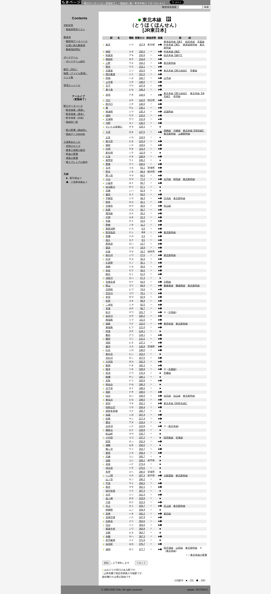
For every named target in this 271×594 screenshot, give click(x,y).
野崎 (108, 224)
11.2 (142, 224)
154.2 (142, 63)
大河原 (109, 361)
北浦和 (109, 119)
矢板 (108, 221)
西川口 (109, 104)
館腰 (108, 377)
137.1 (142, 342)
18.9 (142, 247)
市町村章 (68, 25)
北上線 (167, 506)
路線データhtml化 (75, 134)
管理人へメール (72, 85)
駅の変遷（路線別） (77, 130)
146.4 (142, 89)
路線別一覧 (126, 3)
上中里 (109, 82)
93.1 (142, 167)
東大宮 (109, 141)
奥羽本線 (168, 323)
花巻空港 (110, 517)
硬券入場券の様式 (75, 150)
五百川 (109, 293)
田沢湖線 (168, 548)
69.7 (142, 183)
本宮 (108, 297)
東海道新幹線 (190, 44)
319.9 (142, 498)
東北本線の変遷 (198, 555)
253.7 (142, 449)
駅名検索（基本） (75, 114)
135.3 (142, 111)
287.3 (142, 475)
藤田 (108, 338)
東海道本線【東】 (173, 41)
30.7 (142, 209)
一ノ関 (109, 475)
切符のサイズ (73, 146)
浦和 (108, 115)
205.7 (142, 411)
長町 (108, 392)
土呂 (108, 137)
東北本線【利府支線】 (176, 403)
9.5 (143, 240)
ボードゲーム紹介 (75, 61)
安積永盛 (110, 282)
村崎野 (109, 509)
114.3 (142, 148)
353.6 (142, 521)
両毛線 (176, 179)
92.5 (142, 304)
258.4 (142, 453)
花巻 (108, 513)
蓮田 (108, 145)
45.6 (142, 270)
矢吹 (108, 270)
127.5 (142, 132)
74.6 (142, 289)
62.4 (142, 190)
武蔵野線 (168, 111)
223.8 (142, 426)
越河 (108, 346)
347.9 (142, 517)
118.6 (142, 145)
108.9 (142, 156)
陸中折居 (110, 490)
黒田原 (109, 243)
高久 (108, 240)
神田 (108, 51)
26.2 (142, 213)
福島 (108, 323)
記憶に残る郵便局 (75, 45)
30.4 (142, 259)
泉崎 (108, 266)
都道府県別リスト (75, 29)
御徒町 (109, 59)
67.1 (142, 187)
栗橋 (108, 164)
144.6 (142, 95)
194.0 (142, 395)
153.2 (142, 354)
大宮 (108, 132)
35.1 (142, 262)
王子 (108, 85)
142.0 (142, 100)
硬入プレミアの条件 (77, 162)
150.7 (142, 78)
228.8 (142, 430)
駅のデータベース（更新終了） (101, 3)
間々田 (109, 175)
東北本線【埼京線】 (193, 130)
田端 (108, 78)
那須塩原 (110, 232)
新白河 (109, 255)
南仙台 (109, 384)
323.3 (142, 502)
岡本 (108, 202)
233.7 (142, 433)
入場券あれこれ (72, 142)
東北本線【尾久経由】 (176, 70)
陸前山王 (110, 407)
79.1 (142, 293)
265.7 (142, 456)
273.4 (142, 464)
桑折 (108, 335)
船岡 (108, 365)
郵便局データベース (77, 41)
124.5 (142, 137)
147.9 (142, 85)
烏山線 (167, 206)
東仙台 (109, 399)
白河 (108, 259)
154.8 (142, 59)
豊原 (108, 247)
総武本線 (190, 41)
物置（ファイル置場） (76, 73)
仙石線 (167, 395)
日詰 (108, 525)
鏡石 (108, 274)
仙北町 (109, 544)
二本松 (109, 304)
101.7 (142, 312)
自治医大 (110, 187)
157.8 (142, 44)
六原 (108, 502)
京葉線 (200, 41)
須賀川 (109, 278)
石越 (108, 456)
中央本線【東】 (172, 44)
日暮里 (109, 70)
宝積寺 (109, 206)
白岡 (108, 148)
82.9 (142, 297)
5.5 (143, 236)
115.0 (142, 323)
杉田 (108, 300)
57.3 (142, 278)
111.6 (142, 319)
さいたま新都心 (114, 126)
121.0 (142, 327)
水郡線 (167, 282)
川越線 (176, 130)
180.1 (142, 377)
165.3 (142, 365)
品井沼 (109, 426)
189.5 (142, 392)
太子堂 (109, 388)
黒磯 (108, 236)
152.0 (142, 70)
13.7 (142, 243)
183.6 (142, 380)
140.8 (142, 346)
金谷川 (109, 316)
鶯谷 (108, 66)
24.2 (142, 251)
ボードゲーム (71, 57)
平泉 (108, 483)
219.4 (142, 422)
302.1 (142, 487)
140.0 (142, 104)
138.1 (142, 107)
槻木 (108, 369)
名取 (108, 380)
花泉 (108, 464)
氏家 (108, 209)
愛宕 (108, 422)
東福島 (109, 327)
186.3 (142, 384)
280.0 (142, 471)
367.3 (142, 536)
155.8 (142, 55)
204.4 (142, 407)
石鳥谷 (109, 521)
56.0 (142, 194)
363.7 (142, 532)
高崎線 (167, 130)
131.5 (142, 338)
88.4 (142, 171)
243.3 (142, 441)
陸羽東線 (168, 437)
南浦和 (109, 111)
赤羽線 (176, 96)
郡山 (108, 285)
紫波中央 (110, 528)
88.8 (142, 300)
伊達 (108, 331)
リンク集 (68, 77)
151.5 (142, 74)
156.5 (142, 51)
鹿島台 (109, 430)
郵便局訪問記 (73, 49)
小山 (108, 179)
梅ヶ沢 (109, 449)
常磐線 (193, 70)
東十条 (109, 89)
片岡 (108, 217)
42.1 (142, 202)
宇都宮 (109, 198)
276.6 (142, 468)
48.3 (142, 198)
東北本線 (173, 426)
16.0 (142, 221)
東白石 (109, 354)
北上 (108, 506)
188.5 (142, 388)
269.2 (142, 460)
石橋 (108, 190)
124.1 (142, 331)
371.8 (142, 540)
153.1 (142, 66)
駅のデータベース (73, 106)
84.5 (142, 175)
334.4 (142, 509)
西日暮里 (110, 74)
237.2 (142, 437)
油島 (108, 460)
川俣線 (172, 312)
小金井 (109, 183)
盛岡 (108, 549)
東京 (108, 44)
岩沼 (108, 373)
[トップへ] (71, 3)
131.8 (142, 119)
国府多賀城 (112, 411)
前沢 (108, 487)
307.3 (142, 490)
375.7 (142, 544)
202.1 (142, 403)
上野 (108, 63)
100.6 (142, 164)
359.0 (142, 525)
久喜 (108, 156)
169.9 (142, 369)
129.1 (142, 126)
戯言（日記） (71, 69)
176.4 (142, 373)
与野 (108, 123)
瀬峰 (108, 445)
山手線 (167, 78)
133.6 (142, 115)
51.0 (142, 274)
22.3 (142, 217)
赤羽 (108, 95)
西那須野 (110, 228)
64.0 (142, 282)
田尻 (108, 441)
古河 (108, 167)
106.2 (142, 160)
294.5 (142, 483)
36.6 (142, 206)
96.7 (142, 308)
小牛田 (109, 437)
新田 (108, 453)
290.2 (142, 479)
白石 (108, 350)
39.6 (142, 266)
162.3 (142, 361)
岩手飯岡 (110, 540)
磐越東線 (168, 285)
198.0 (142, 399)
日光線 (167, 198)
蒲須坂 (109, 213)
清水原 (109, 468)
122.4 (142, 141)
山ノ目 (109, 479)
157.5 (142, 358)
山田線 (179, 548)
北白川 (109, 358)
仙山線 (176, 395)
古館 (108, 532)
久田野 (109, 262)
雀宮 (108, 194)
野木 (108, 171)
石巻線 (179, 437)
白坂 (108, 251)
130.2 (142, 123)
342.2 (142, 513)
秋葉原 (109, 55)
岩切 (108, 403)
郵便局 (67, 37)
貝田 (108, 342)
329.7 (142, 506)
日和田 (109, 289)
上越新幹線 (184, 133)
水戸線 (167, 179)
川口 (108, 100)
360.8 (142, 528)
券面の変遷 (72, 158)
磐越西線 (180, 285)
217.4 (142, 418)
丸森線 (172, 369)
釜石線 (167, 513)
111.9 (142, 152)
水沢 (108, 494)
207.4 (142, 414)
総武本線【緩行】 (173, 55)
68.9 (142, 285)
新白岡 (109, 152)
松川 (108, 312)
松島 (108, 418)
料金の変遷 (72, 154)
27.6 (142, 255)
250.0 (142, 445)
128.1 (142, 335)
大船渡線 (168, 475)
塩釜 (108, 414)
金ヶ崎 (109, 498)
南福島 (109, 319)
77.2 (142, 179)
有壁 (108, 471)
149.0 (142, 82)
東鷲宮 (109, 160)
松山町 (109, 433)
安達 (108, 308)
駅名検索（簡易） (75, 110)
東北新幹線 (170, 63)
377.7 (142, 549)
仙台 (108, 395)
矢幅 (108, 536)
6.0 (143, 228)
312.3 (142, 494)
